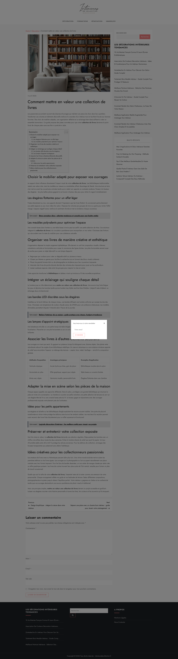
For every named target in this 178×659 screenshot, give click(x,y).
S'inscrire (79, 335)
